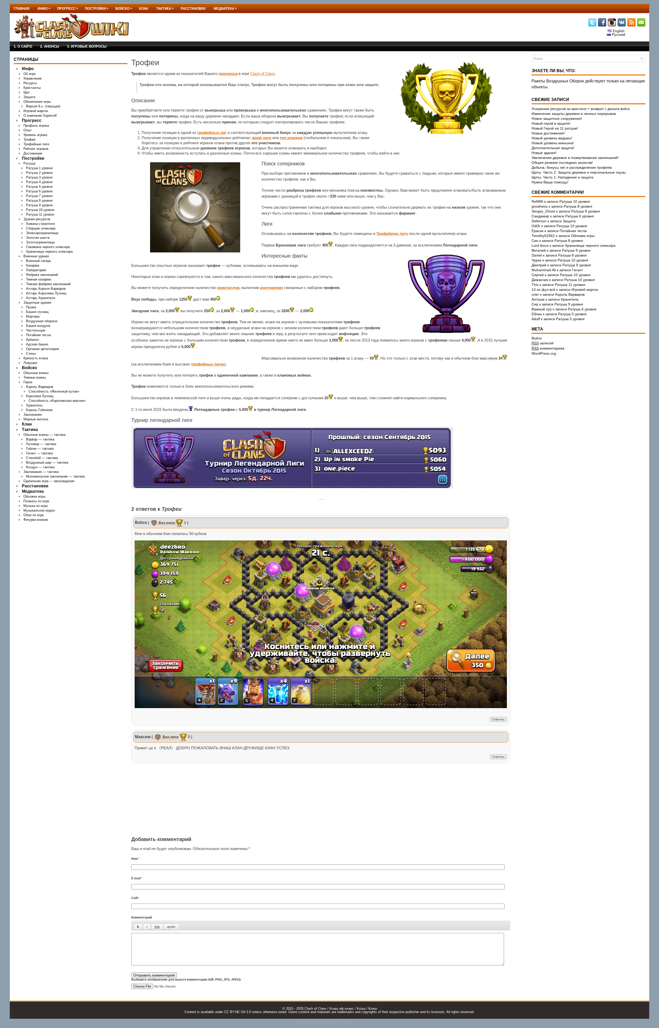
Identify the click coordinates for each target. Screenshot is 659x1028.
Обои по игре (33, 515)
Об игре (29, 74)
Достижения (32, 153)
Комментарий (141, 917)
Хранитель (34, 405)
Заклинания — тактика (41, 472)
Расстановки (193, 9)
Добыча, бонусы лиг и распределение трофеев (572, 167)
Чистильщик (35, 330)
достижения (271, 287)
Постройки (96, 8)
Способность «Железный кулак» (54, 391)
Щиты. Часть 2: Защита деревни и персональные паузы (579, 172)
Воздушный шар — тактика (47, 462)
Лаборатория (36, 270)
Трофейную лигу (392, 233)
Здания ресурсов (36, 219)
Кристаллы (32, 88)
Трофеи (29, 139)
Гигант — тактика (39, 453)
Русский (618, 34)
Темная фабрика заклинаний (48, 284)
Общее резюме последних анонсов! (562, 162)
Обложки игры (34, 496)
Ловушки (30, 363)
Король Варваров (39, 387)
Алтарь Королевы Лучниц (46, 293)
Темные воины (34, 377)
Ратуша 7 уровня (39, 196)
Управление (32, 78)
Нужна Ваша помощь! (550, 182)
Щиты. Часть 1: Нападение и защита (562, 177)
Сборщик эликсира (40, 228)
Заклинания (32, 415)
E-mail (137, 878)
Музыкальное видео (39, 510)
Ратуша (29, 163)
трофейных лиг (212, 132)
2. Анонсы (49, 46)
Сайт (135, 898)
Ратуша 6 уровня (39, 191)
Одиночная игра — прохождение (48, 481)
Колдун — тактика (40, 467)
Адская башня (37, 344)
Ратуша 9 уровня (39, 205)
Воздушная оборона (41, 321)
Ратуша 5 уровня (39, 187)
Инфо (44, 8)
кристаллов (228, 287)
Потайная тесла (38, 335)
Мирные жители (35, 419)
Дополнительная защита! (553, 148)
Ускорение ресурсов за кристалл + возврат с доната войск (581, 109)
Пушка (31, 307)
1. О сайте (23, 46)
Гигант (577, 270)
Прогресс (67, 8)
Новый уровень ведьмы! (552, 138)
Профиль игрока (36, 126)
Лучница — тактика (41, 444)
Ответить (498, 719)
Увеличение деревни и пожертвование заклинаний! (575, 158)
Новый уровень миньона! (553, 143)
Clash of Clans (262, 73)
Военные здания (36, 256)
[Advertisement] (320, 800)
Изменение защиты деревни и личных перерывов (574, 114)
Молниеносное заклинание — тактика (55, 476)
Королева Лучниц (39, 396)
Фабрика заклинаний (42, 275)
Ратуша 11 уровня (40, 214)
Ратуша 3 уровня (39, 177)
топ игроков (291, 137)
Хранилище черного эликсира (49, 251)
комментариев (548, 348)
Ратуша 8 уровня (39, 200)
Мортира (32, 316)
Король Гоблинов (39, 410)
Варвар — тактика (40, 439)
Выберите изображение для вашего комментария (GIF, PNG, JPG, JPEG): (186, 979)
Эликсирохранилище (42, 233)
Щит (26, 92)
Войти (537, 338)
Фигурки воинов (35, 520)
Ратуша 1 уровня (39, 168)
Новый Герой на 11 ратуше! (555, 128)
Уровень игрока (35, 135)
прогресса (228, 73)
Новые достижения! (548, 133)
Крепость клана (35, 358)
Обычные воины (35, 373)
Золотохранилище (40, 242)
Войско (123, 8)
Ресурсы (30, 83)
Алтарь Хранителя (40, 298)
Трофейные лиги (36, 144)
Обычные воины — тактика (44, 435)
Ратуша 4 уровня (39, 182)
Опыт (27, 130)
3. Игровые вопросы (87, 46)
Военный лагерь (38, 261)
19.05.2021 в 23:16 (166, 738)
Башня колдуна (38, 326)
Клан (143, 9)
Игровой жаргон (35, 111)
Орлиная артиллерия (42, 349)
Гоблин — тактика (40, 449)
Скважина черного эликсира (48, 247)
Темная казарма (38, 279)
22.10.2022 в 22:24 (166, 523)
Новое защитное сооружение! (557, 118)
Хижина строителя (40, 224)
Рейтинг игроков (35, 149)
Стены (31, 353)
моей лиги (261, 137)
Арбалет (32, 340)
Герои (27, 382)
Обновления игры (37, 102)
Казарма (32, 265)
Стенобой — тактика (42, 458)
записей (542, 343)
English (618, 31)
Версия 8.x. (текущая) (43, 106)
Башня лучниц (37, 312)
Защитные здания (37, 302)
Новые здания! (544, 153)
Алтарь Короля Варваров (46, 289)
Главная (21, 9)
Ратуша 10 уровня (40, 210)
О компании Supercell (40, 115)
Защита (29, 97)
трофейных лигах (207, 364)
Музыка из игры (35, 506)
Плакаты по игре (36, 501)
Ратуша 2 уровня (39, 173)
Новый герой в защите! (551, 123)
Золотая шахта (37, 238)
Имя (135, 859)
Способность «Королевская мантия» (57, 401)
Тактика (165, 8)
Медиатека (225, 8)
